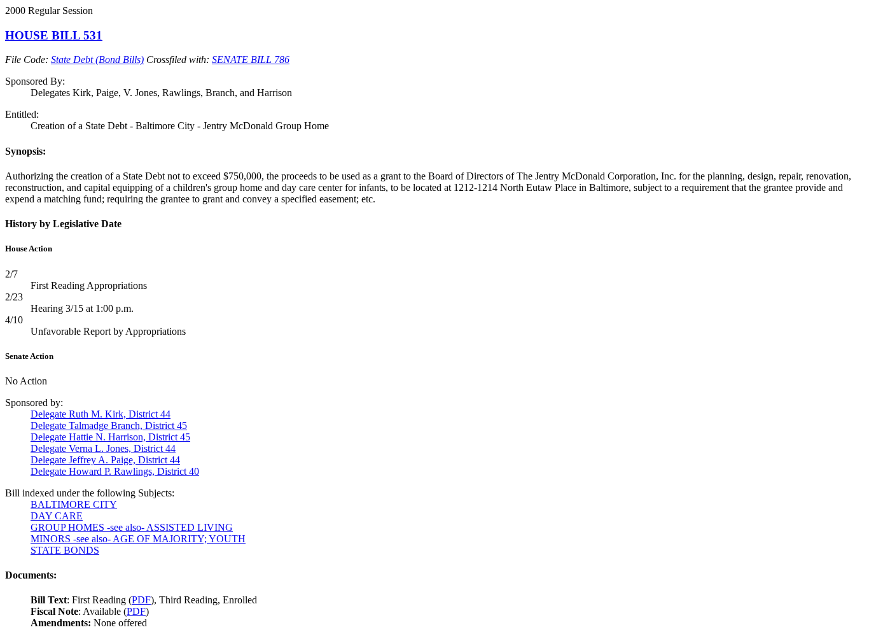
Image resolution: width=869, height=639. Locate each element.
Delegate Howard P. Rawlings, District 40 (115, 471)
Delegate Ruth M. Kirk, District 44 (100, 414)
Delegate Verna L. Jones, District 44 (103, 448)
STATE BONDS (65, 550)
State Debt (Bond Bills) (97, 59)
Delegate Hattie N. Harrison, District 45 (110, 437)
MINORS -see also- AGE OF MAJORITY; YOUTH (138, 538)
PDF (141, 599)
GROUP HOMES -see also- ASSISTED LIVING (132, 527)
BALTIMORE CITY (74, 504)
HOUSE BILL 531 (53, 35)
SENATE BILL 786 (250, 59)
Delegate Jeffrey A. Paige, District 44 (105, 459)
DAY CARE (57, 515)
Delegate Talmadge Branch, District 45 (109, 425)
